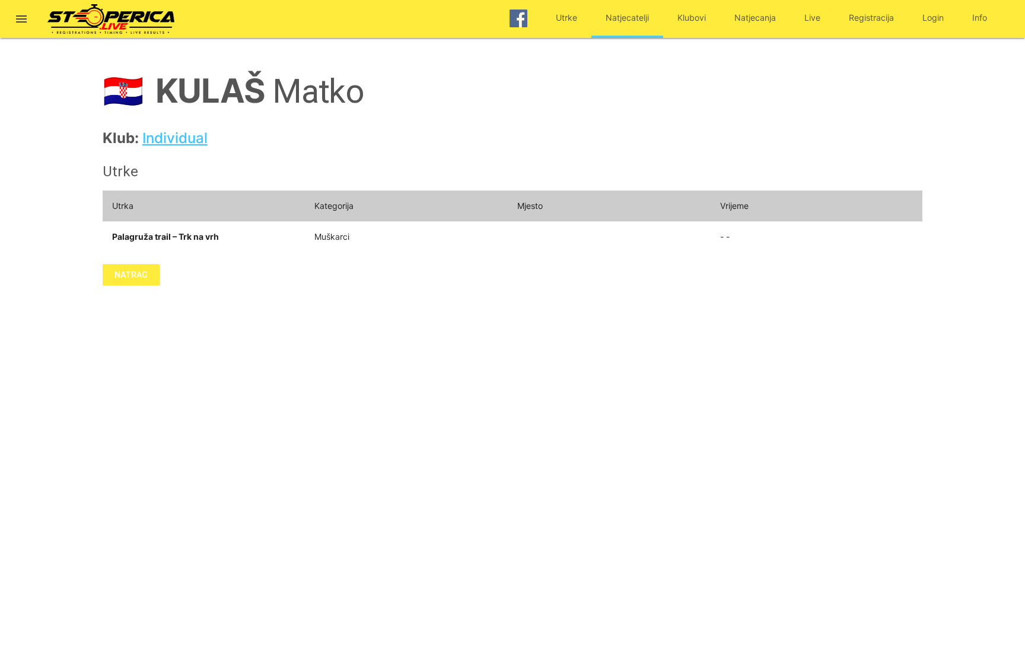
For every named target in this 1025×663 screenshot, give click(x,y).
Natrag (131, 275)
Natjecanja (755, 17)
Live (812, 17)
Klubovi (691, 17)
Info (979, 17)
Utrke (566, 17)
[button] (21, 20)
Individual (175, 138)
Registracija (871, 17)
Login (933, 17)
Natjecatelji (627, 17)
